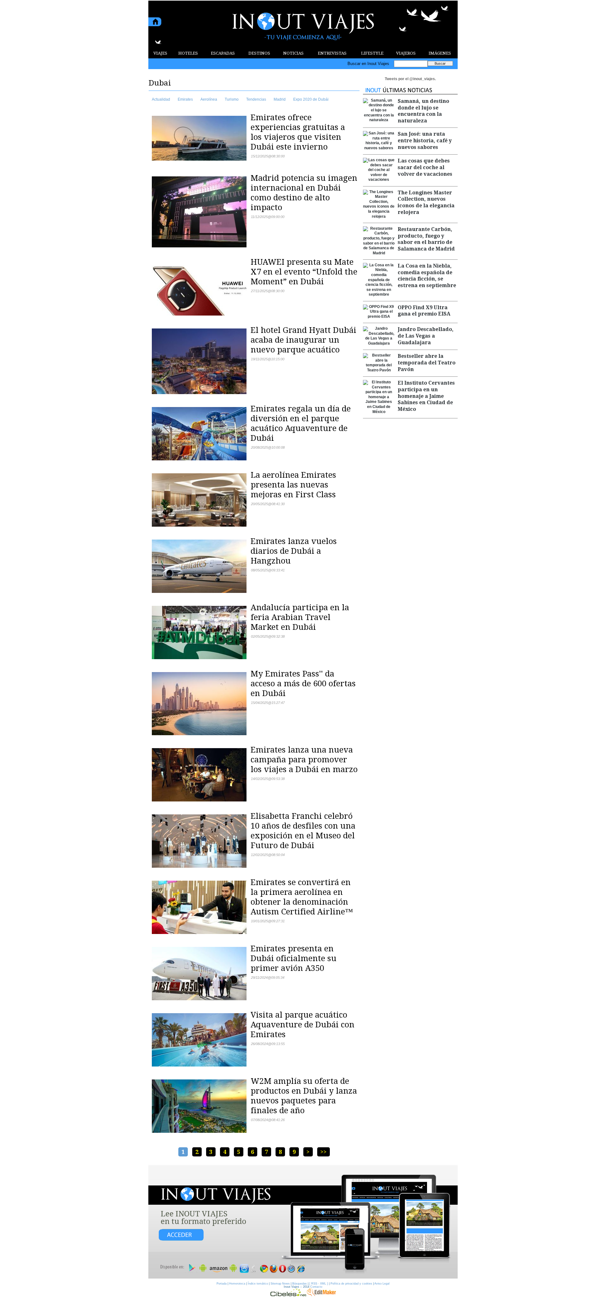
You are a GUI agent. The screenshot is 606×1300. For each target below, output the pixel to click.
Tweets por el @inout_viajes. (410, 79)
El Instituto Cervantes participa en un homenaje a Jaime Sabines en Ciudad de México (426, 396)
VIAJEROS (406, 53)
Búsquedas (299, 1283)
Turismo (232, 99)
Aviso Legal (381, 1283)
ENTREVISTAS (332, 53)
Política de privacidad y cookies (351, 1283)
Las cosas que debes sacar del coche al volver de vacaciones (425, 167)
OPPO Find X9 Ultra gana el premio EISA (424, 310)
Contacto (316, 1286)
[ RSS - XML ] (318, 1283)
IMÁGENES (440, 53)
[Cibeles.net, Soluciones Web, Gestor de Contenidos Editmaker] (288, 1294)
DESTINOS (259, 53)
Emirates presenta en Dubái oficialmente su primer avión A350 (293, 958)
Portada (222, 1283)
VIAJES (160, 53)
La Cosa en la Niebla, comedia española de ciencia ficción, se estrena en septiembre (427, 275)
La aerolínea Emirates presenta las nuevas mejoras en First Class (293, 484)
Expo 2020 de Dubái (311, 99)
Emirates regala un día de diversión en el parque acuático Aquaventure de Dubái (301, 423)
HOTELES (188, 53)
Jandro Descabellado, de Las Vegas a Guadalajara (426, 336)
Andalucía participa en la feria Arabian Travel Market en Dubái (300, 617)
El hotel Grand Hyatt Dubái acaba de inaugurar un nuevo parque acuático (303, 339)
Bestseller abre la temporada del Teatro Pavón (426, 362)
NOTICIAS (293, 53)
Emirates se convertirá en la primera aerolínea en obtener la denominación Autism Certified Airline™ (302, 897)
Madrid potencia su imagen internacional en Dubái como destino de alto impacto (304, 192)
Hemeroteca (237, 1283)
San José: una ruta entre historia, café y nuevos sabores (425, 140)
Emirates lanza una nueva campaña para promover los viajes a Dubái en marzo (304, 759)
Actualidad (161, 99)
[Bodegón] (303, 1222)
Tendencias (256, 99)
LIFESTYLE (372, 53)
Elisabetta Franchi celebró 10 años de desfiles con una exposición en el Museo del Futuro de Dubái (303, 830)
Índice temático (258, 1283)
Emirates (185, 99)
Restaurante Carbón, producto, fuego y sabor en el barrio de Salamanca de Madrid (426, 239)
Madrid (280, 99)
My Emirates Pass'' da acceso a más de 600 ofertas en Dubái (303, 683)
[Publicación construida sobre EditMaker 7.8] (321, 1294)
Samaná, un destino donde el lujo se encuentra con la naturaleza (423, 111)
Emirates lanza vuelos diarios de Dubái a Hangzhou (294, 550)
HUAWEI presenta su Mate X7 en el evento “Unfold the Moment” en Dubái (304, 271)
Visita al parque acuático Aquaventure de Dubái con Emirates (302, 1024)
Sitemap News (280, 1283)
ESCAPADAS (223, 53)
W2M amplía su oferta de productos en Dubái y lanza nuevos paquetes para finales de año (304, 1095)
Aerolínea (208, 99)
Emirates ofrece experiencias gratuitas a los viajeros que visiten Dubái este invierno (298, 132)
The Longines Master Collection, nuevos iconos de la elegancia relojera (426, 202)
